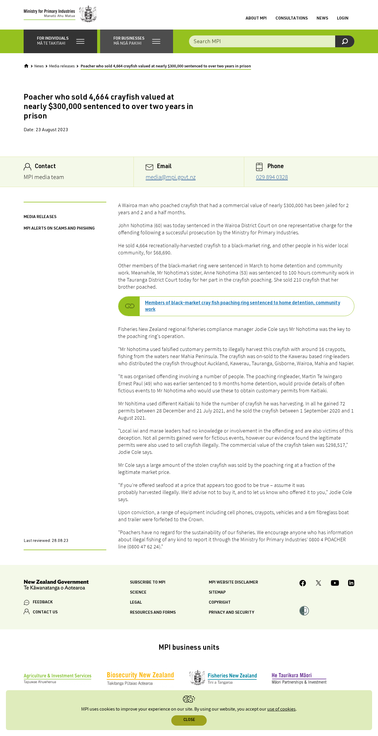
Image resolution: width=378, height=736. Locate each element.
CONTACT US (45, 612)
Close (189, 720)
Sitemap (217, 593)
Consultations (292, 19)
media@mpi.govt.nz (170, 177)
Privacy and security (231, 613)
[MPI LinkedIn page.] (351, 584)
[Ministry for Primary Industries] (60, 14)
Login (342, 19)
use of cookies (281, 709)
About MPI (256, 19)
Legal (136, 603)
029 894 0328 (272, 177)
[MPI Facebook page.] (302, 584)
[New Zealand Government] (56, 586)
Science (138, 593)
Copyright (220, 603)
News (322, 19)
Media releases (62, 66)
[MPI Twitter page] (318, 583)
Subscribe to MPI (147, 583)
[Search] (344, 41)
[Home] (26, 66)
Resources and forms (153, 613)
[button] (60, 41)
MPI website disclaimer (233, 583)
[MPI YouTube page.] (335, 584)
